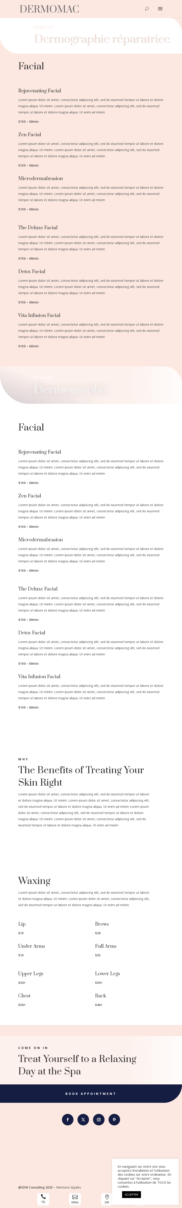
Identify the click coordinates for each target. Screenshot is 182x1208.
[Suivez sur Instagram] (99, 1119)
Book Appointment (91, 1093)
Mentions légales (68, 1187)
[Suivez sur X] (83, 1119)
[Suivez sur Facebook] (67, 1119)
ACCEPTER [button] (131, 1194)
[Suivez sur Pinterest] (114, 1119)
